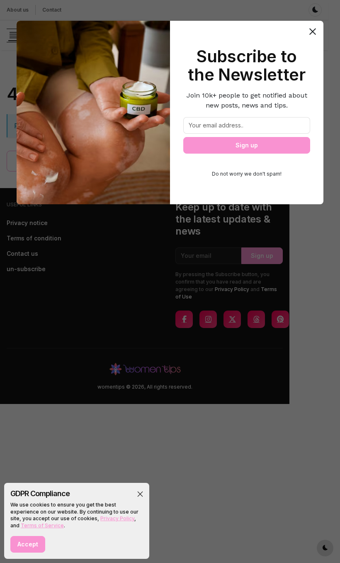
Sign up (247, 145)
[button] (140, 494)
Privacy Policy (117, 518)
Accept (27, 544)
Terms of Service (42, 525)
